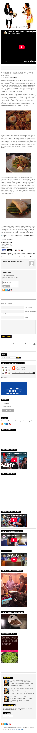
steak (13, 254)
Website (26, 317)
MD (7, 256)
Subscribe (5, 403)
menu (30, 253)
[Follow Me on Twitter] (6, 290)
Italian (24, 253)
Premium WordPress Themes (18, 729)
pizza (6, 254)
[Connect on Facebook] (8, 290)
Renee (15, 77)
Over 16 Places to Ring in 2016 (10, 343)
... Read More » (20, 709)
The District (7, 677)
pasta (2, 254)
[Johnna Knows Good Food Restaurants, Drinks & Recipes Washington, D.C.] (18, 28)
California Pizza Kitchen (17, 80)
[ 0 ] (3, 77)
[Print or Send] (19, 250)
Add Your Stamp (9, 705)
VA (16, 254)
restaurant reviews (13, 256)
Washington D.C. (28, 256)
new (34, 253)
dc (22, 253)
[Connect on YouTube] (11, 290)
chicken (19, 253)
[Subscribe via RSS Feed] (3, 290)
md (28, 253)
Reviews (21, 256)
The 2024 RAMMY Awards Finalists (19, 680)
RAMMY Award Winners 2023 (18, 697)
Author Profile (20, 261)
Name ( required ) (28, 307)
